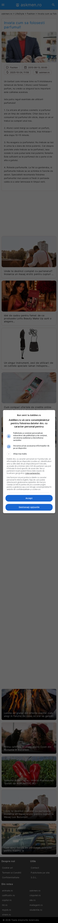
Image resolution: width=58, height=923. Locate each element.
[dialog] (29, 461)
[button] (29, 454)
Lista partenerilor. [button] (32, 473)
